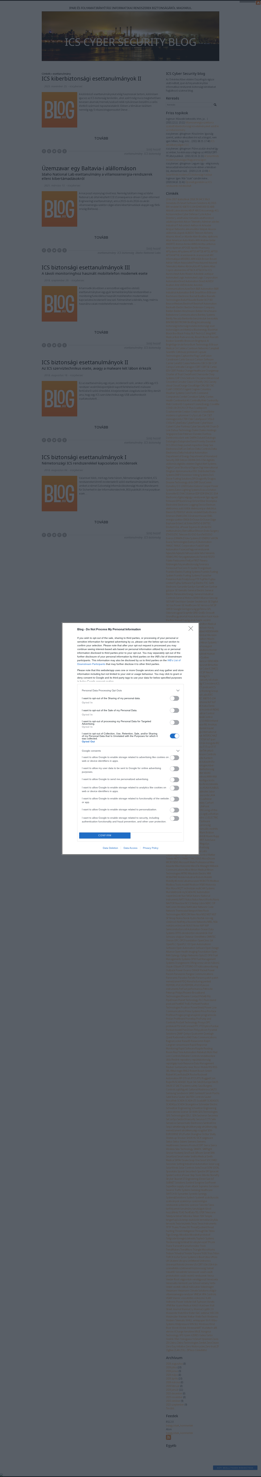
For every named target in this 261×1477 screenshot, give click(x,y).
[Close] (192, 629)
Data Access (130, 848)
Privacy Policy (150, 848)
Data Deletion (110, 848)
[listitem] (130, 690)
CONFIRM (105, 835)
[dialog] (130, 738)
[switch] (174, 698)
